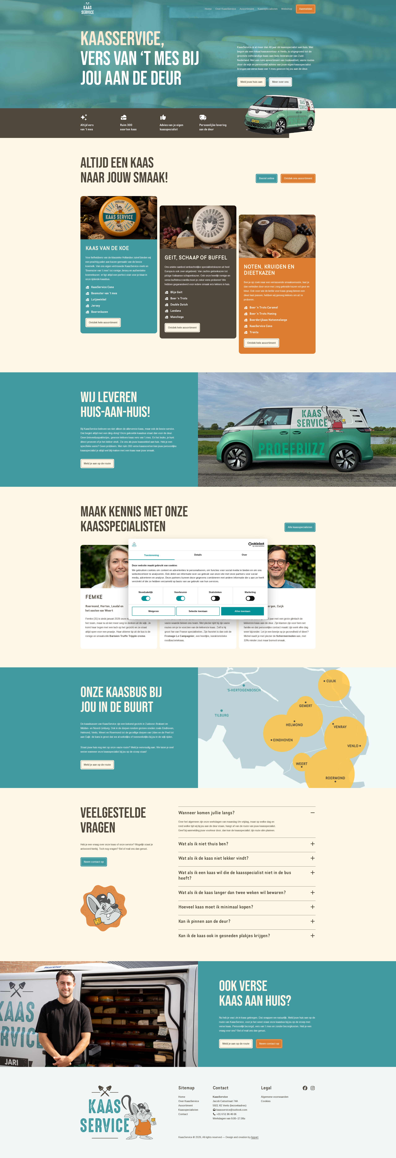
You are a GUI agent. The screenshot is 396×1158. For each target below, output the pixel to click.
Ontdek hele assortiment (103, 322)
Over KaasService (225, 9)
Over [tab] (244, 554)
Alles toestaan (242, 611)
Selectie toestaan (198, 611)
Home (208, 9)
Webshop (286, 9)
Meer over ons (280, 82)
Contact (183, 1114)
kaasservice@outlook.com (231, 1110)
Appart (254, 1137)
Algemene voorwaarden (274, 1097)
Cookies (266, 1101)
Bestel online (266, 178)
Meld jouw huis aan (251, 82)
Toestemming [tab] (151, 555)
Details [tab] (198, 554)
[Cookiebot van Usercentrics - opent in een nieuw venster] (250, 544)
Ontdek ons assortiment (298, 178)
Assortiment (247, 9)
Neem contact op (94, 861)
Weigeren (153, 611)
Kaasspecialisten (268, 9)
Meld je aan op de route (97, 463)
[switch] (180, 598)
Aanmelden (305, 9)
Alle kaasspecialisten (300, 527)
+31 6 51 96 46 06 (226, 1114)
